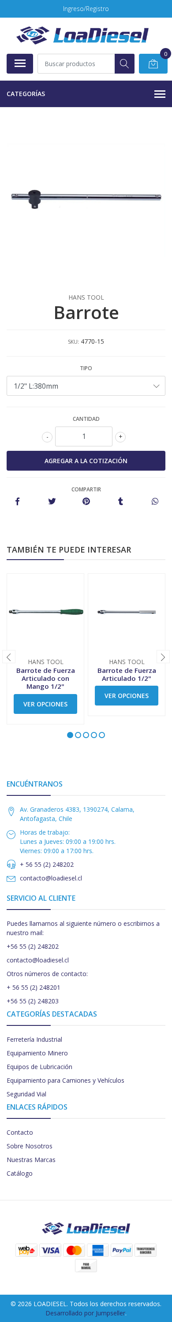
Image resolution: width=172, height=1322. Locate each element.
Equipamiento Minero (37, 1053)
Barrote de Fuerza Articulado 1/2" (126, 674)
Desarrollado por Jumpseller (85, 1313)
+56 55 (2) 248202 (33, 946)
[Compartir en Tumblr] (120, 502)
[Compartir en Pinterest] (86, 502)
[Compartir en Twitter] (52, 502)
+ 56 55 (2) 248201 (33, 987)
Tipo (86, 368)
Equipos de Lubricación (39, 1066)
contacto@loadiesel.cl (51, 878)
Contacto (20, 1132)
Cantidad (86, 419)
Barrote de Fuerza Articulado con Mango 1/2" (45, 678)
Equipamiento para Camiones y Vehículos (65, 1080)
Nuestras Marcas (31, 1159)
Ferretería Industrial (34, 1039)
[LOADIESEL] (82, 35)
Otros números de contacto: (47, 973)
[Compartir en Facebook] (17, 502)
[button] (70, 735)
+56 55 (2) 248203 (33, 1001)
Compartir (86, 489)
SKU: (73, 341)
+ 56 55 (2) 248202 (47, 864)
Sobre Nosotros (29, 1146)
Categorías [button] (26, 93)
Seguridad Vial (26, 1094)
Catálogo (20, 1173)
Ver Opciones (45, 704)
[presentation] (8, 656)
